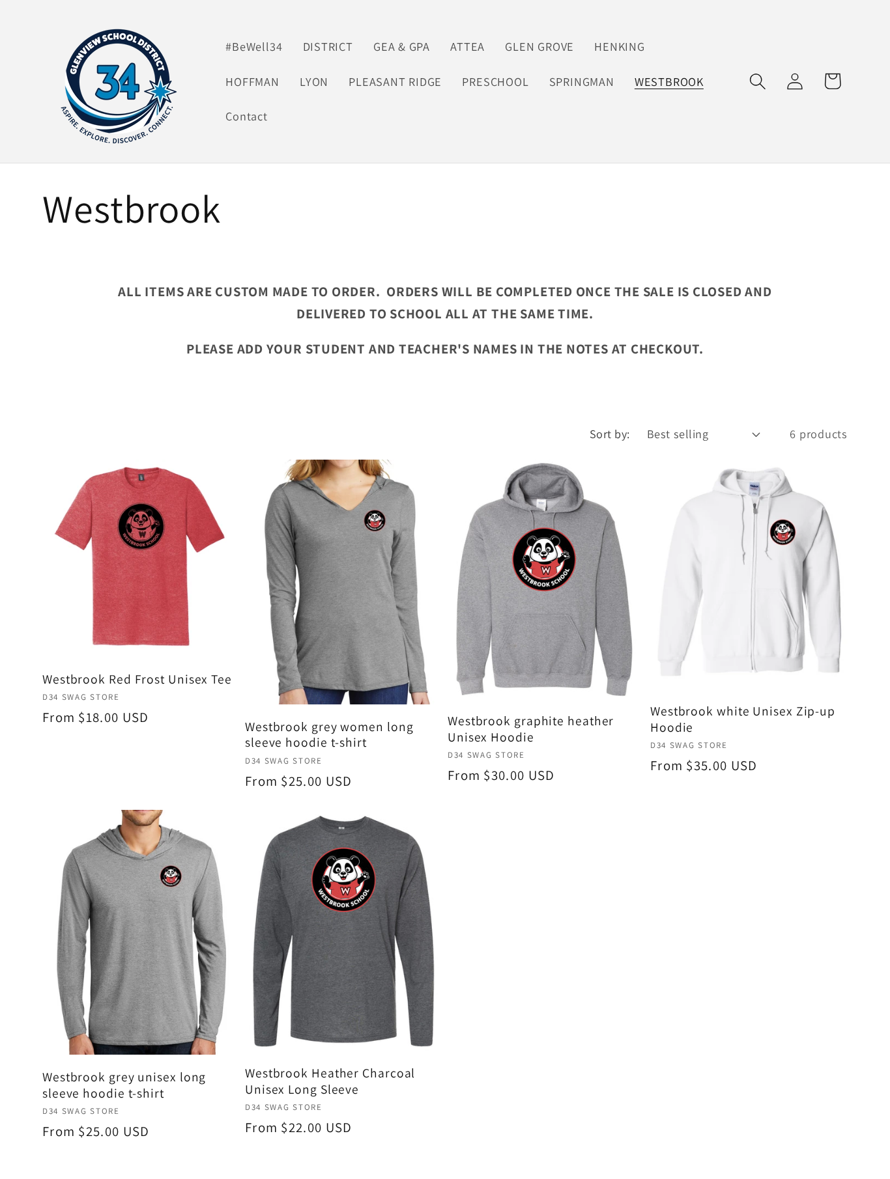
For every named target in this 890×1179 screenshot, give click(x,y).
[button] (758, 81)
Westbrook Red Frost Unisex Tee (137, 679)
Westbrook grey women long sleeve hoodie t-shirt (329, 735)
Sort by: (610, 433)
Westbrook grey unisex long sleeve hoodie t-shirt (124, 1085)
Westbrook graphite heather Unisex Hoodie (531, 729)
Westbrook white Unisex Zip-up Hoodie (742, 719)
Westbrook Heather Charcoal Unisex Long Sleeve (330, 1081)
